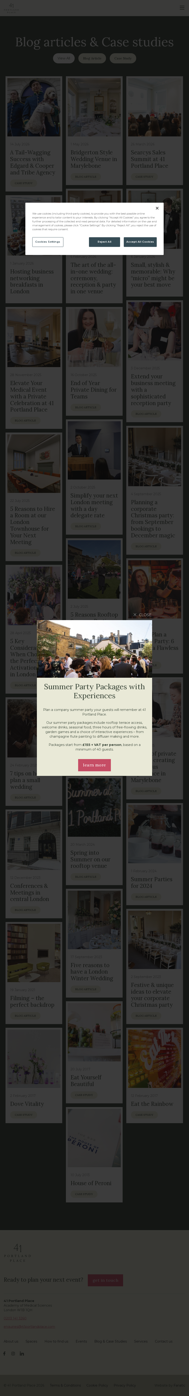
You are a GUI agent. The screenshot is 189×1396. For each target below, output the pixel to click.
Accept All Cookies (140, 241)
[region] (94, 229)
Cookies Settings (47, 241)
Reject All (105, 241)
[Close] (157, 208)
